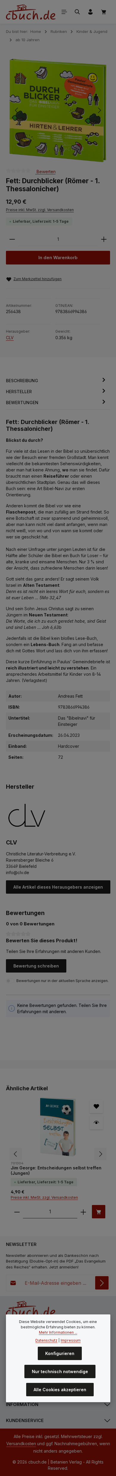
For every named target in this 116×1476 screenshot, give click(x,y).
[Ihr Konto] (90, 12)
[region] (58, 110)
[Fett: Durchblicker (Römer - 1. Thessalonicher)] (57, 110)
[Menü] (64, 12)
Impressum (71, 1340)
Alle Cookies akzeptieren (60, 1389)
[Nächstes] (99, 110)
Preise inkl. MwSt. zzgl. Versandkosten (40, 210)
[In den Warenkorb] (98, 1211)
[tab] (56, 380)
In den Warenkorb (58, 257)
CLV (10, 337)
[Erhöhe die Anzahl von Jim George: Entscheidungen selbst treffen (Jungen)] (83, 1211)
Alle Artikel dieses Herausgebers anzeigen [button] (58, 887)
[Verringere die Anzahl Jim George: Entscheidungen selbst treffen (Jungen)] (17, 1211)
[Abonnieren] (102, 1282)
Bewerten (45, 171)
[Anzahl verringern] (12, 239)
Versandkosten (21, 1443)
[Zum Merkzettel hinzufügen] (96, 1106)
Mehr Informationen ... (58, 1332)
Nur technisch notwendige (60, 1371)
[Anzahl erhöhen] (104, 239)
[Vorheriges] (17, 110)
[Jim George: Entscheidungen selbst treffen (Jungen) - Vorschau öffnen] (96, 1122)
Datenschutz (46, 1340)
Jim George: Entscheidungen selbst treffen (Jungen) (56, 1170)
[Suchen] (77, 12)
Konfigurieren (59, 1353)
